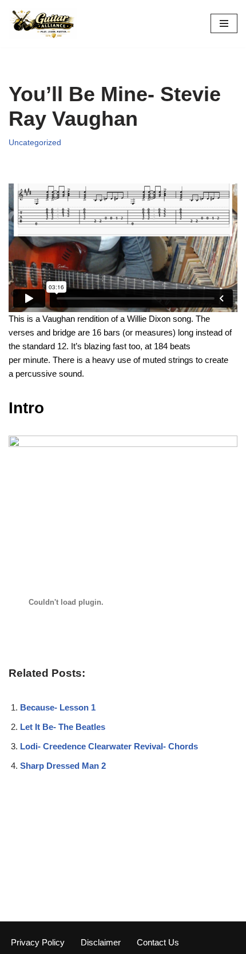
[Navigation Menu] (224, 23)
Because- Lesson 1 (58, 707)
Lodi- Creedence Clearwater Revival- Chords (109, 746)
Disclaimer (101, 942)
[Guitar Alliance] (43, 23)
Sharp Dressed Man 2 (63, 766)
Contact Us (158, 942)
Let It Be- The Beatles (62, 727)
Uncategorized (35, 142)
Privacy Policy (38, 942)
